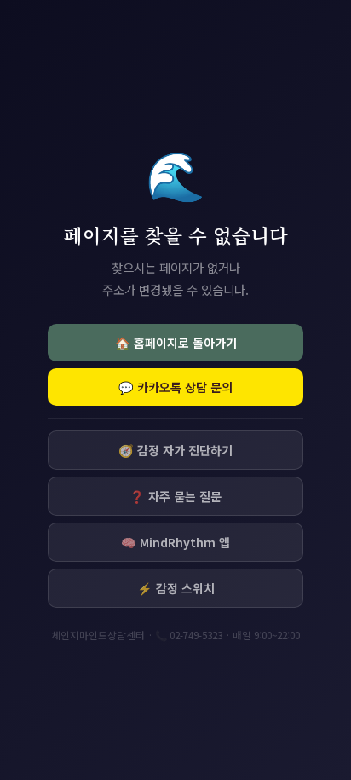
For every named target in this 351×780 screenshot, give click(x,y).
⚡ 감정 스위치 (176, 588)
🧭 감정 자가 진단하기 (175, 450)
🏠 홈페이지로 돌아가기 (176, 342)
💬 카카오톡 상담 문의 (175, 387)
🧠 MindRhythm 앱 (175, 542)
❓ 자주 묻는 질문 (175, 496)
